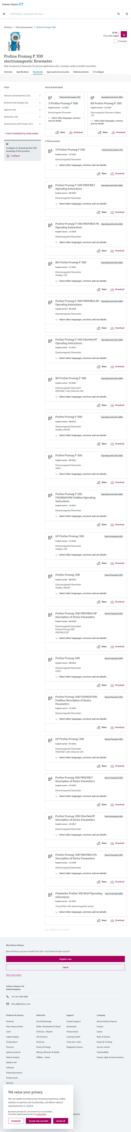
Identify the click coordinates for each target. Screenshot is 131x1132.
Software (10, 1067)
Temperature (11, 1042)
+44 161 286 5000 (19, 996)
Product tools (12, 1077)
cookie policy (41, 1114)
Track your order (74, 1042)
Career (99, 1031)
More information (13, 975)
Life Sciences (41, 1036)
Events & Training (104, 1042)
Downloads (71, 1026)
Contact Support (74, 1021)
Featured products (14, 1072)
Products (8, 27)
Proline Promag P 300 (46, 27)
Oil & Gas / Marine (44, 1031)
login (116, 35)
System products (13, 1052)
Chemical (40, 1042)
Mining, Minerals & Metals (47, 1052)
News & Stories (103, 1036)
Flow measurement (24, 27)
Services (9, 1083)
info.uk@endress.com (20, 1004)
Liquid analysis (12, 1036)
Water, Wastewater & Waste (48, 1026)
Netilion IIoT (11, 1062)
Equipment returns (75, 1047)
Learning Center (73, 1036)
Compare (122, 41)
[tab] (9, 72)
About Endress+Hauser (107, 1021)
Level (8, 1031)
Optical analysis (13, 1057)
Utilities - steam (43, 1057)
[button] (65, 959)
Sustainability (102, 1052)
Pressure (10, 1047)
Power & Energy (43, 1047)
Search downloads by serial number (22, 133)
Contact (100, 1026)
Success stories (103, 1047)
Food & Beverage (43, 1021)
